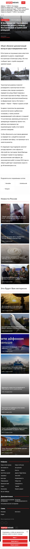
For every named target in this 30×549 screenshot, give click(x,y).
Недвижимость (19, 478)
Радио (2, 514)
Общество (18, 481)
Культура (3, 478)
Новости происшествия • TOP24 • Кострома (15, 9)
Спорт (2, 486)
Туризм (17, 486)
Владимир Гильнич (5, 37)
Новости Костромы (6, 465)
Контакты (17, 511)
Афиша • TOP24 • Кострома (9, 6)
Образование (4, 481)
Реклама (3, 511)
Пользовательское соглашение (9, 503)
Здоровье (3, 475)
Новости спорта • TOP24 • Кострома (12, 12)
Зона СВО (17, 475)
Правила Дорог (19, 489)
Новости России (19, 465)
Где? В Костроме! (5, 473)
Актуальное (18, 467)
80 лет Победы (5, 491)
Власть (17, 470)
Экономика (4, 489)
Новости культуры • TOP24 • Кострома (13, 10)
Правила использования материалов (7, 500)
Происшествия (5, 483)
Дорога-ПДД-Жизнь (20, 473)
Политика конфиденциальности (21, 500)
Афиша (3, 470)
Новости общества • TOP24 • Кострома (13, 7)
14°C (23, 2)
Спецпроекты (18, 483)
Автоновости (4, 467)
